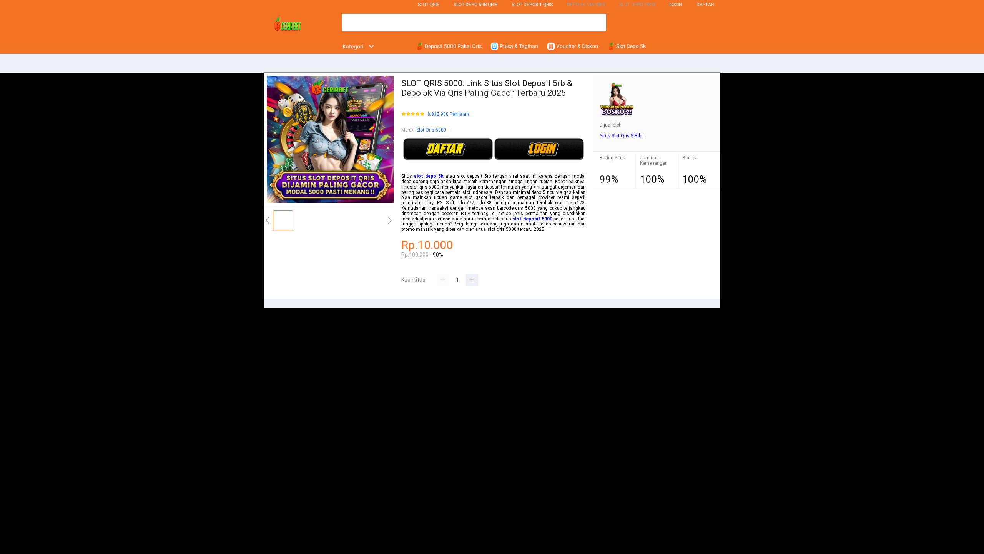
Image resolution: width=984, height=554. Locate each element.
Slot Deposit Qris (532, 4)
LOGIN (675, 4)
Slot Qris (428, 4)
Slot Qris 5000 (431, 130)
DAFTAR (705, 4)
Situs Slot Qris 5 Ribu (622, 135)
